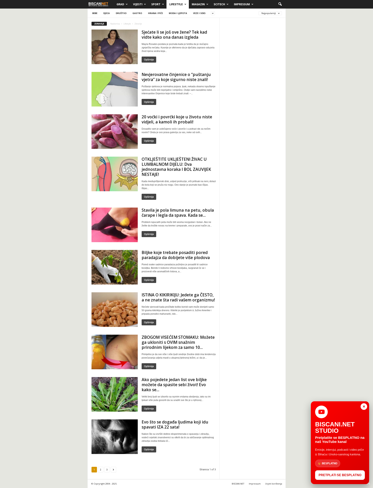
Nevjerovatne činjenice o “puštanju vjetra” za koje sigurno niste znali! (176, 77)
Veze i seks (199, 13)
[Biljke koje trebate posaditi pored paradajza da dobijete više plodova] (115, 267)
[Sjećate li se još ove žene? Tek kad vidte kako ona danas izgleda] (115, 47)
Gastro (137, 13)
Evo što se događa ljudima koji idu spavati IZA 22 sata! (175, 424)
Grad (120, 4)
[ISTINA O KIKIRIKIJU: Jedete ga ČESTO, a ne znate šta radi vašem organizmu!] (115, 309)
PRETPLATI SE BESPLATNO (340, 475)
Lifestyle (176, 4)
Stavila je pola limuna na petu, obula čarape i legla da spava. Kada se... (178, 212)
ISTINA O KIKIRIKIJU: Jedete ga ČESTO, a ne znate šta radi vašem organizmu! (178, 297)
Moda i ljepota (178, 13)
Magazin (198, 4)
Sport (155, 4)
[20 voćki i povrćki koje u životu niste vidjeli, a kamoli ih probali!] (115, 131)
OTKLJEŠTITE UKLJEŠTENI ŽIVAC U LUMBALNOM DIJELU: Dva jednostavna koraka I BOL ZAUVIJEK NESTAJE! (176, 166)
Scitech (219, 4)
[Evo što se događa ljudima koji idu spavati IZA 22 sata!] (115, 436)
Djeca (106, 13)
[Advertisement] (253, 80)
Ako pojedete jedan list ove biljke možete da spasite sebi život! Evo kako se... (174, 384)
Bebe (94, 13)
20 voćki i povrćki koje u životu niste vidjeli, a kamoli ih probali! (177, 119)
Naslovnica (115, 23)
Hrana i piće (155, 13)
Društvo (121, 13)
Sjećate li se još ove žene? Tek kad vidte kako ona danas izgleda (174, 34)
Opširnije (149, 59)
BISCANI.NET (238, 483)
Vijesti (137, 4)
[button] (280, 4)
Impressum (242, 4)
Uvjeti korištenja (273, 483)
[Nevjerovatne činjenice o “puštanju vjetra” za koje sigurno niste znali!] (115, 89)
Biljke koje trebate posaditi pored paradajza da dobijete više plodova (176, 255)
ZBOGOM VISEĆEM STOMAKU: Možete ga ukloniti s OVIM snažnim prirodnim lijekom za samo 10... (178, 342)
